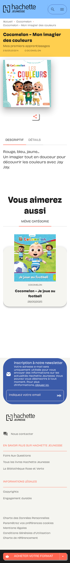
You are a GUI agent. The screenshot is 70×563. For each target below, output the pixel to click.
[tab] (14, 140)
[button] (33, 51)
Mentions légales (15, 528)
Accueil (7, 22)
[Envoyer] (59, 395)
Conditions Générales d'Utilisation (26, 533)
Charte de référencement (20, 538)
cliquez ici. (42, 385)
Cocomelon (24, 22)
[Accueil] (19, 9)
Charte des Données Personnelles (26, 518)
